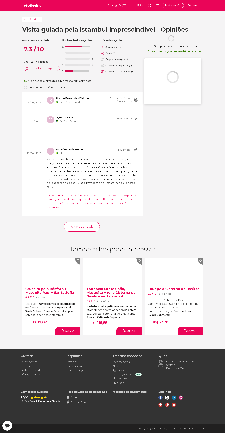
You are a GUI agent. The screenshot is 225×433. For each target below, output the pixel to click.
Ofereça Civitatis (30, 374)
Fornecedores (121, 362)
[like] (77, 261)
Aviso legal (163, 428)
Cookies (200, 428)
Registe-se (194, 5)
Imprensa (26, 366)
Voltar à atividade (32, 19)
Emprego (118, 382)
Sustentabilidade (31, 370)
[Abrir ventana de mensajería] (7, 426)
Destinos (72, 362)
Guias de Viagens (77, 370)
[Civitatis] (32, 5)
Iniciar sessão (173, 5)
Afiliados (117, 366)
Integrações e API (123, 374)
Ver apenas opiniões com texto (47, 87)
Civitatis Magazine (77, 366)
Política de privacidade (182, 428)
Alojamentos (120, 378)
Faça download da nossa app (87, 392)
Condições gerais (146, 428)
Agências (118, 370)
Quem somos (29, 362)
